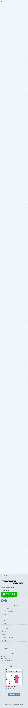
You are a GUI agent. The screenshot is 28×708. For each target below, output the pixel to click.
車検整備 (4, 623)
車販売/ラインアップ (5, 634)
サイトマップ (4, 575)
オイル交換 (4, 620)
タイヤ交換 (4, 625)
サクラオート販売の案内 (7, 611)
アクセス (3, 645)
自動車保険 (3, 642)
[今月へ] (19, 670)
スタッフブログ (4, 648)
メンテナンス (5, 628)
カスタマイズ (5, 617)
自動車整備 (3, 614)
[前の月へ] (16, 670)
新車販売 (4, 640)
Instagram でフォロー (14, 694)
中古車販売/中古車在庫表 (7, 637)
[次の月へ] (21, 670)
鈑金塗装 (4, 631)
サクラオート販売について (7, 608)
